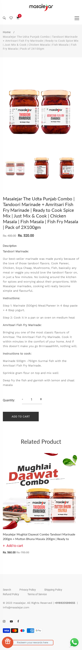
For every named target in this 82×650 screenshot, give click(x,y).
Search (7, 589)
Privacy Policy (27, 589)
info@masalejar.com (16, 607)
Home (7, 32)
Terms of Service (37, 594)
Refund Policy (11, 594)
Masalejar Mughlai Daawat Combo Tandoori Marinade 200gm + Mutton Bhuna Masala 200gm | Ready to (39, 536)
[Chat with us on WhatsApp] (74, 642)
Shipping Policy (53, 589)
